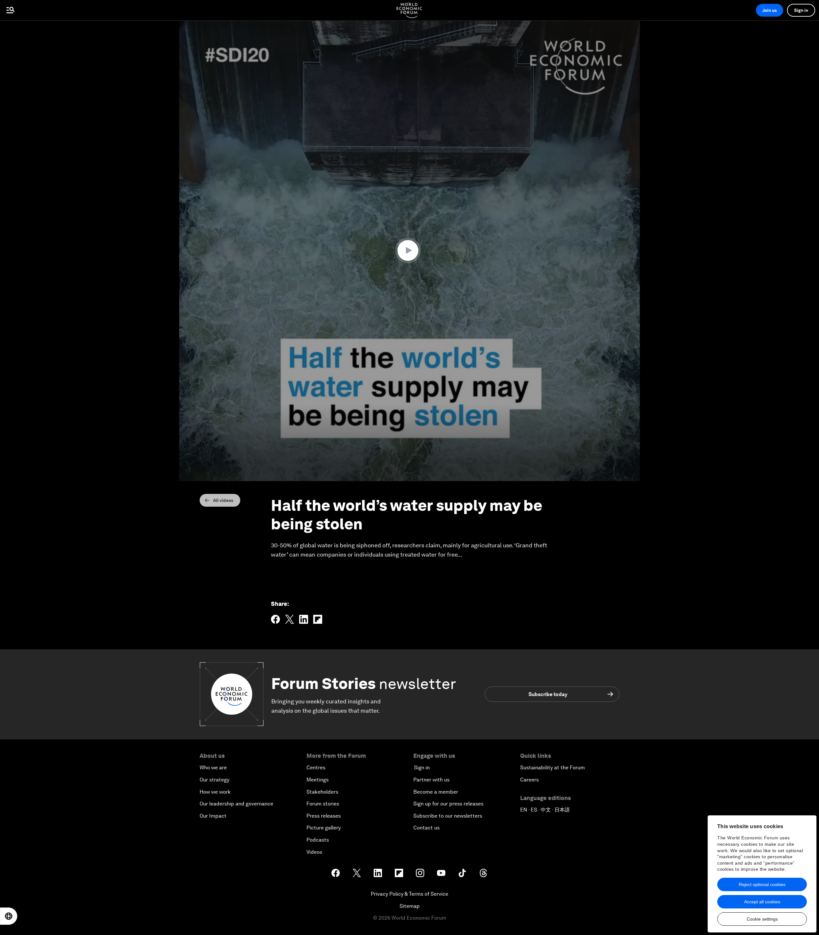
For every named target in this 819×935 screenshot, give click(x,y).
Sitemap (410, 906)
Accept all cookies (762, 901)
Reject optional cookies (762, 884)
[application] (409, 250)
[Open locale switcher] (8, 916)
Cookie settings (762, 919)
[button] (409, 250)
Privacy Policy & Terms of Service (409, 894)
